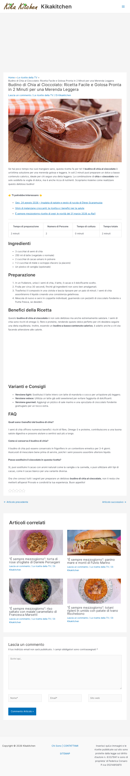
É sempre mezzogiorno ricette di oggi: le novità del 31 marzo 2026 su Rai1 (55, 213)
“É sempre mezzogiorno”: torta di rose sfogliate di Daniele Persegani (34, 560)
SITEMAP (65, 753)
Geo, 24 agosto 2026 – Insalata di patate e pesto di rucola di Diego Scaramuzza (58, 202)
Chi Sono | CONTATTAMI (65, 745)
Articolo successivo (114, 502)
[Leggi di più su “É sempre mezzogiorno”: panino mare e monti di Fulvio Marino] (94, 542)
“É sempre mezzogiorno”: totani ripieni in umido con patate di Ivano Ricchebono (92, 610)
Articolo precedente (16, 502)
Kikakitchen (56, 6)
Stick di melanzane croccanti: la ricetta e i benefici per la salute (49, 208)
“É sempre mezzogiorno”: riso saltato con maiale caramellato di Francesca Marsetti (33, 611)
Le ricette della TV (43, 95)
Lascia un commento (19, 95)
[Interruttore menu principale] (123, 6)
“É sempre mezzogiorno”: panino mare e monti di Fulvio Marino (91, 561)
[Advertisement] (65, 47)
